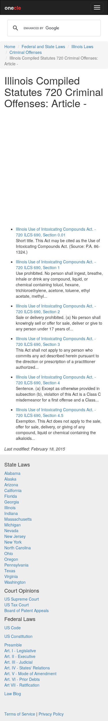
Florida (10, 496)
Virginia (11, 576)
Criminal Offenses (26, 52)
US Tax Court (16, 605)
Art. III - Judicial (18, 662)
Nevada (11, 530)
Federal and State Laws (43, 46)
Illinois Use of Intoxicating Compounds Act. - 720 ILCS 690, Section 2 (56, 308)
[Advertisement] (54, 166)
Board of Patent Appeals (26, 610)
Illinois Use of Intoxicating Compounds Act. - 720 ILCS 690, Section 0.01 (56, 232)
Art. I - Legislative (20, 650)
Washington (15, 582)
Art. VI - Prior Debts (22, 679)
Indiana (11, 513)
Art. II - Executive (19, 656)
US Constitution (18, 636)
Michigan (12, 525)
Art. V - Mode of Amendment (30, 673)
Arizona (11, 484)
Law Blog (12, 693)
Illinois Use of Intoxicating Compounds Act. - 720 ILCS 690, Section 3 (56, 341)
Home (9, 46)
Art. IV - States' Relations (27, 668)
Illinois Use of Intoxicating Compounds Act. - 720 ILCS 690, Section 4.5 (56, 412)
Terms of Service (19, 714)
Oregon (11, 559)
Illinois (10, 507)
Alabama (12, 473)
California (13, 490)
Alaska (10, 479)
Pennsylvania (16, 565)
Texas (9, 570)
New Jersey (15, 536)
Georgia (11, 502)
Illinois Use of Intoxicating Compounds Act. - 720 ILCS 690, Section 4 (56, 379)
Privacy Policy (51, 714)
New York (13, 542)
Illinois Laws (82, 46)
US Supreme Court (21, 599)
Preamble (13, 645)
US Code (12, 627)
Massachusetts (18, 519)
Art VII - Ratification (21, 685)
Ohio (8, 553)
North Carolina (17, 547)
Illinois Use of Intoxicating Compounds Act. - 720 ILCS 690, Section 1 (56, 264)
